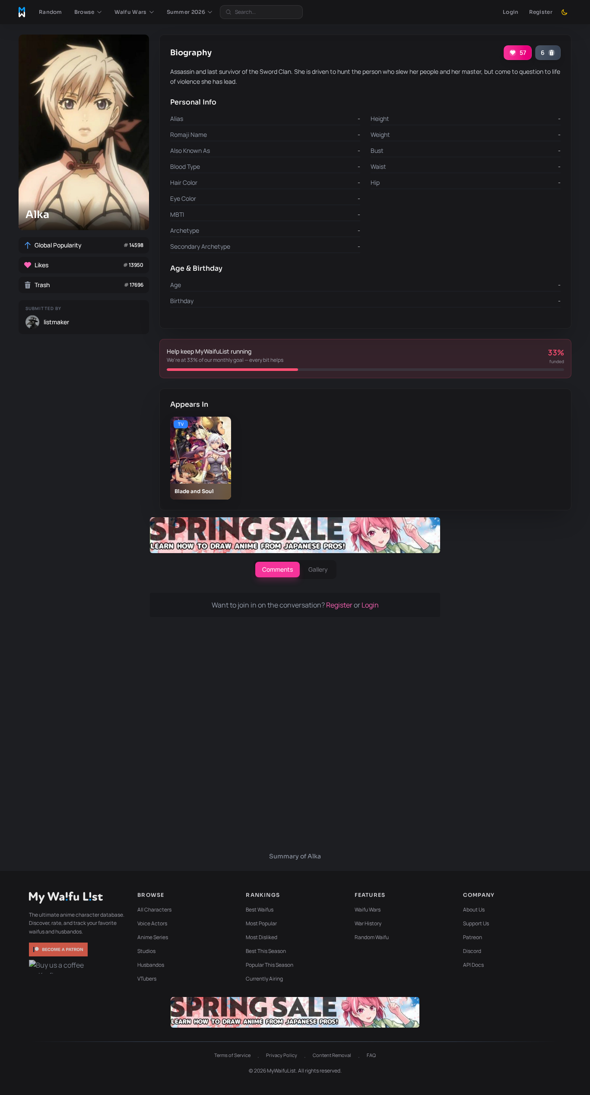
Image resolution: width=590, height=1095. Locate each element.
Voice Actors (152, 923)
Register (540, 12)
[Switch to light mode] (564, 12)
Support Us (476, 923)
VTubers (146, 978)
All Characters (154, 909)
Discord (472, 951)
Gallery (318, 569)
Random (50, 12)
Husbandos (150, 964)
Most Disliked (261, 937)
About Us (474, 909)
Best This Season (266, 951)
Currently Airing (264, 978)
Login (511, 12)
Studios (146, 951)
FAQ (371, 1055)
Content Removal (332, 1055)
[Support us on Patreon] (59, 949)
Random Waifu (372, 937)
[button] (88, 12)
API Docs (473, 964)
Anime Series (152, 937)
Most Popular (261, 923)
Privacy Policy (281, 1055)
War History (368, 923)
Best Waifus (259, 909)
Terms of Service (232, 1055)
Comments (277, 569)
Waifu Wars (368, 909)
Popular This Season (269, 964)
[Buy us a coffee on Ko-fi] (59, 967)
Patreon (472, 937)
